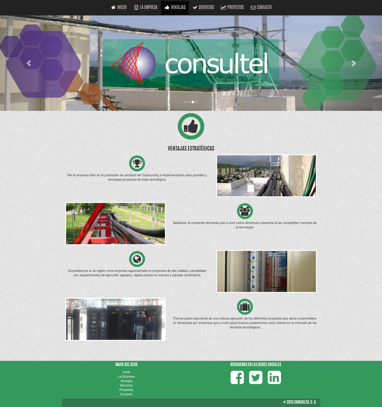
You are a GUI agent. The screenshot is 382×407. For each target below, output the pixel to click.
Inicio (122, 7)
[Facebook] (237, 381)
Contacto (264, 7)
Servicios (206, 7)
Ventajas (177, 7)
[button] (28, 63)
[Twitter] (255, 381)
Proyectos (235, 7)
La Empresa (148, 7)
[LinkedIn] (274, 381)
